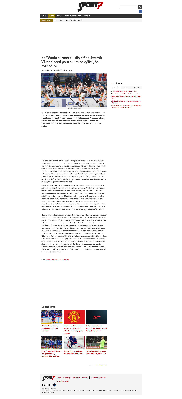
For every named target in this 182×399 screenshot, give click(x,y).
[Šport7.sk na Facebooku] (140, 11)
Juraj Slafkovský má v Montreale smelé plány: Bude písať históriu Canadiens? (126, 106)
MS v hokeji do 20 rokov (74, 20)
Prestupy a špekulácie (73, 16)
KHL (61, 20)
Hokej (51, 16)
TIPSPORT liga (46, 20)
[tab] (115, 87)
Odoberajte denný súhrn (71, 378)
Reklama (85, 378)
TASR (70, 70)
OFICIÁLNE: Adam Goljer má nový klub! (124, 91)
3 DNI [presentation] (126, 87)
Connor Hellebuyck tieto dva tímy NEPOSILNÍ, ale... (126, 97)
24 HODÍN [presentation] (115, 87)
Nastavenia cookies (63, 381)
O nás (59, 378)
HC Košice (65, 260)
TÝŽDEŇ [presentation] (136, 87)
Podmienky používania (98, 378)
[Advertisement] (91, 37)
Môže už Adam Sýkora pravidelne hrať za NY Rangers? (126, 102)
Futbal (59, 16)
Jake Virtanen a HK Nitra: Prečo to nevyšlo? (125, 94)
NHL (55, 20)
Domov (43, 16)
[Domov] (90, 7)
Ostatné (87, 16)
